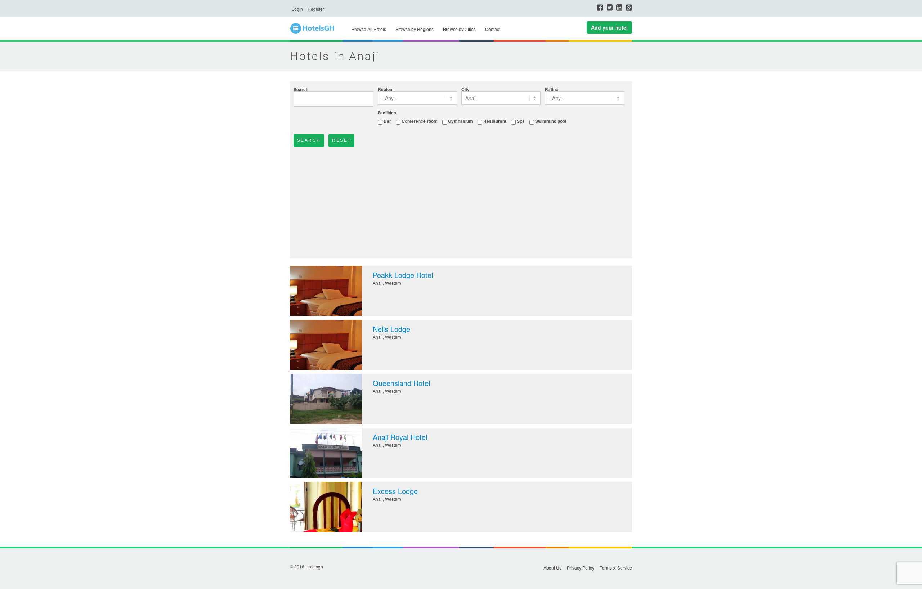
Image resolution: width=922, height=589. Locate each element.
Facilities (387, 113)
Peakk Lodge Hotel (403, 275)
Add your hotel (609, 27)
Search (301, 89)
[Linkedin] (619, 7)
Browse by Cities (459, 29)
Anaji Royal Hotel (400, 437)
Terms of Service (616, 568)
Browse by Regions (414, 29)
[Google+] (629, 7)
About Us (552, 568)
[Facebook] (600, 7)
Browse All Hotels (369, 29)
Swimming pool (550, 121)
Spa (521, 121)
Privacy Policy (580, 568)
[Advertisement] (461, 200)
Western (393, 283)
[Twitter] (610, 7)
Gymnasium (460, 121)
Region (385, 89)
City (465, 89)
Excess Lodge (395, 491)
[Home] (317, 28)
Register (316, 9)
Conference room (420, 121)
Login (297, 9)
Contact (492, 29)
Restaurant (494, 121)
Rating (551, 89)
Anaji (378, 283)
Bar (387, 121)
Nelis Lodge (391, 329)
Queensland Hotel (401, 383)
